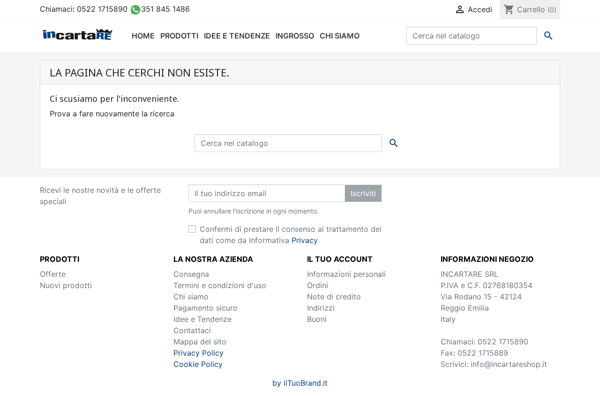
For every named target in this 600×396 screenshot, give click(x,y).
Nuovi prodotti (66, 285)
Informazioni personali (346, 274)
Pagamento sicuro (205, 307)
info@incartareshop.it (509, 364)
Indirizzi (321, 307)
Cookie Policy (198, 364)
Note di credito (334, 296)
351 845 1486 (165, 9)
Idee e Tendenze (202, 319)
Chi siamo (191, 296)
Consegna (191, 274)
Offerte (53, 274)
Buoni (317, 319)
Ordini (317, 285)
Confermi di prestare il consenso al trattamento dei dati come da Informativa (291, 234)
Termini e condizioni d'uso (219, 285)
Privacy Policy (198, 353)
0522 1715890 (102, 9)
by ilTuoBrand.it (300, 383)
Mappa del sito (199, 341)
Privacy (305, 240)
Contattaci (192, 330)
